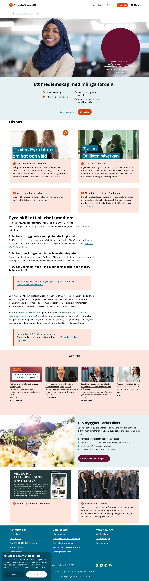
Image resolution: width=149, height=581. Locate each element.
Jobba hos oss (16, 547)
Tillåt (36, 574)
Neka (14, 574)
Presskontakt (16, 551)
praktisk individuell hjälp (29, 312)
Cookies (91, 571)
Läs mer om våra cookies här (33, 567)
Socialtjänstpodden (62, 551)
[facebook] (97, 565)
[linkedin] (105, 565)
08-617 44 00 (15, 538)
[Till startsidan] (23, 5)
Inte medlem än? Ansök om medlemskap (36, 334)
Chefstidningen (103, 538)
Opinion (56, 571)
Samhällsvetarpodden (63, 543)
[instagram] (101, 565)
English (65, 571)
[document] (26, 566)
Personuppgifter (78, 571)
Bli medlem (97, 5)
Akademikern (102, 534)
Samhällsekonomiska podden (66, 538)
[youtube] (110, 565)
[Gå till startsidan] (55, 565)
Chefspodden (59, 534)
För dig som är (27, 14)
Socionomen (102, 543)
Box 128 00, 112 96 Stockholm (23, 543)
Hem (18, 14)
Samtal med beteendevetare (66, 547)
